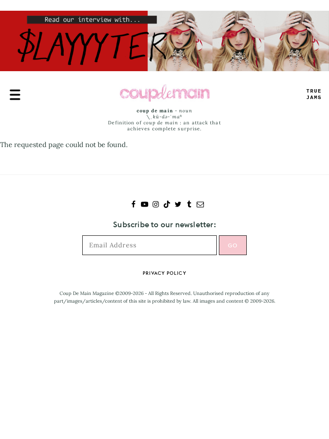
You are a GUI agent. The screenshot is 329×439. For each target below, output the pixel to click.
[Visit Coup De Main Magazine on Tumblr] (189, 205)
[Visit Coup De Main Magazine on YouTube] (144, 205)
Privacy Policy (164, 273)
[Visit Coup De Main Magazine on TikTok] (167, 205)
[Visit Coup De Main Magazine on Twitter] (178, 205)
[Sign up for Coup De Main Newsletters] (200, 205)
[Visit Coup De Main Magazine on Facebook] (133, 205)
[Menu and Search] (15, 94)
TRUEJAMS (314, 94)
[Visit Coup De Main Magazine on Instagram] (155, 205)
